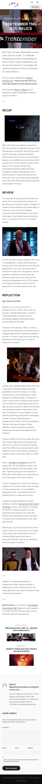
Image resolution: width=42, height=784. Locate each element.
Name (4, 748)
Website (30, 748)
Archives (35, 7)
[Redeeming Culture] (14, 4)
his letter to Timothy (17, 463)
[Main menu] (37, 2)
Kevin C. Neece (21, 90)
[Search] (32, 2)
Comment (6, 727)
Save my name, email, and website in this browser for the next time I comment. (21, 760)
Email (17, 748)
